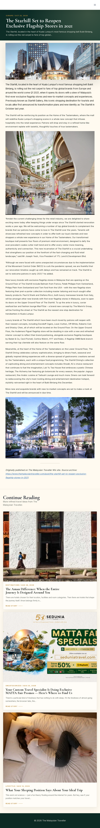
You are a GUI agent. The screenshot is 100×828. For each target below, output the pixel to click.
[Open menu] (95, 5)
